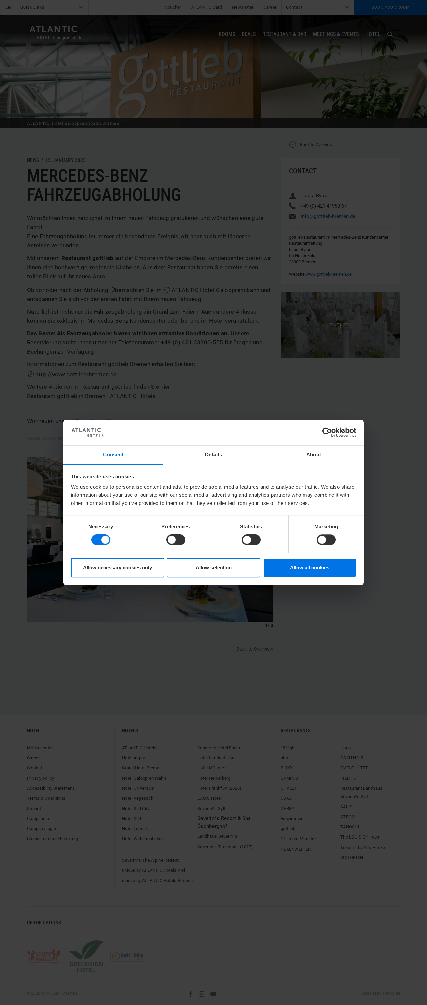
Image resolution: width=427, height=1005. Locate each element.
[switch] (175, 540)
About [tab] (313, 454)
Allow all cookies (309, 567)
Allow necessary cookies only (117, 567)
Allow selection (214, 567)
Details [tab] (213, 454)
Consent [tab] (113, 454)
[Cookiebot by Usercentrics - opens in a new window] (327, 433)
